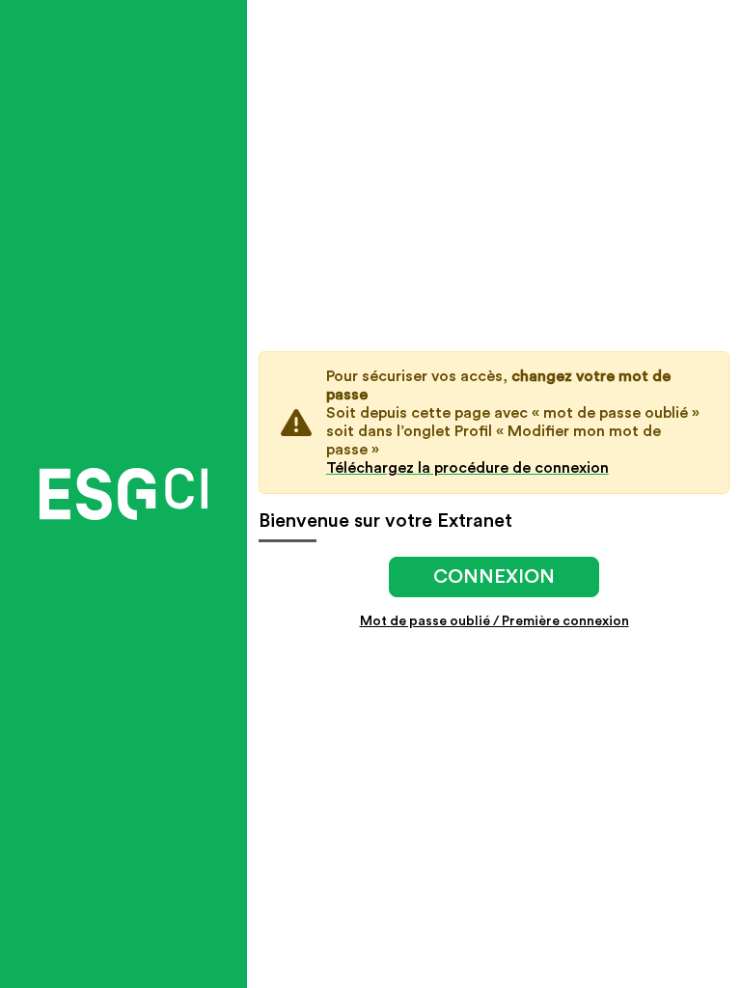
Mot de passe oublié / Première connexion (494, 621)
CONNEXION (494, 577)
